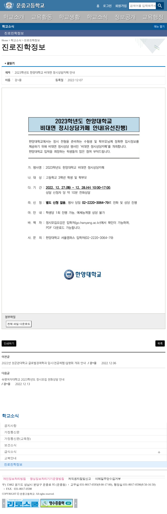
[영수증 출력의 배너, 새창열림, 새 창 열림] (57, 503)
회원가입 (121, 6)
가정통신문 (12, 432)
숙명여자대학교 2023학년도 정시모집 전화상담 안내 (33, 379)
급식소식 (10, 451)
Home (5, 40)
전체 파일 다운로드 (18, 323)
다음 (76, 503)
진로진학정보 (14, 33)
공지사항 (10, 425)
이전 (3, 503)
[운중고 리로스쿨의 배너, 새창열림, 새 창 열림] (23, 503)
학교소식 (16, 40)
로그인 (107, 6)
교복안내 (10, 458)
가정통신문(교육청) (17, 438)
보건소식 (10, 445)
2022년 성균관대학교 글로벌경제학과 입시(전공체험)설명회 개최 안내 (44, 363)
